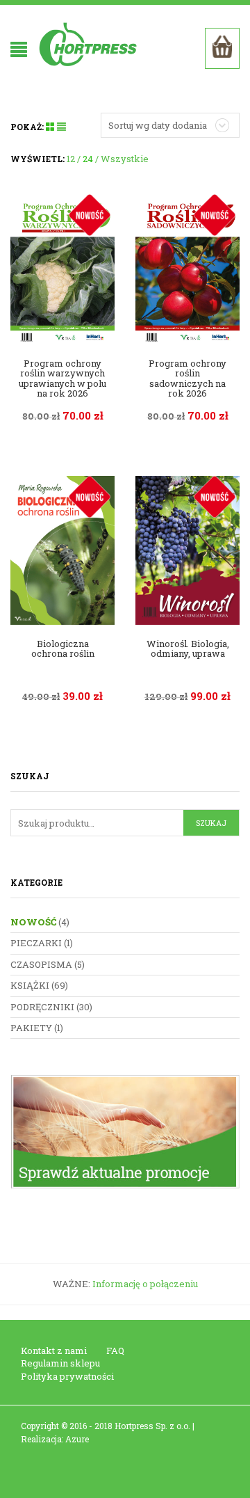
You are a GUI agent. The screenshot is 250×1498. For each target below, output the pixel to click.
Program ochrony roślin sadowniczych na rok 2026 (187, 378)
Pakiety (31, 1027)
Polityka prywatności (67, 1376)
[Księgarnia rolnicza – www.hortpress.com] (90, 44)
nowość (33, 922)
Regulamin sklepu (60, 1363)
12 (71, 158)
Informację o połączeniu (145, 1283)
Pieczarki (36, 943)
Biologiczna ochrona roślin (62, 648)
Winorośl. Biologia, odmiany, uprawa (188, 648)
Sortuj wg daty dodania (157, 125)
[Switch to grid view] (51, 126)
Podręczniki (42, 1007)
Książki (29, 985)
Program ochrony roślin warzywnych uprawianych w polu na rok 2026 (62, 378)
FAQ (115, 1350)
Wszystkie (125, 158)
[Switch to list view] (61, 126)
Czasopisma (41, 964)
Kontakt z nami (54, 1350)
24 (88, 158)
